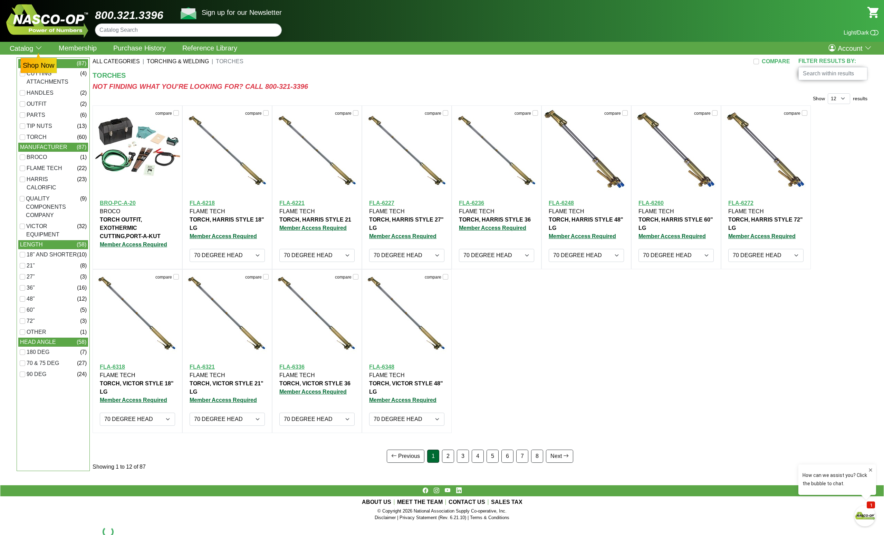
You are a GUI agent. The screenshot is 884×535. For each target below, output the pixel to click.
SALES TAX (506, 502)
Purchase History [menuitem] (139, 48)
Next (556, 456)
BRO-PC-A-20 (118, 203)
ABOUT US (376, 502)
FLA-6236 (471, 203)
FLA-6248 (561, 203)
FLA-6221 (292, 203)
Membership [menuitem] (78, 48)
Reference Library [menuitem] (209, 48)
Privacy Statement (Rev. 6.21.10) (433, 517)
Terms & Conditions (489, 517)
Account (850, 48)
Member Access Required (133, 244)
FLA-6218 (202, 203)
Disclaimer (385, 517)
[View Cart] (872, 12)
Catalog (22, 48)
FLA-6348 (381, 367)
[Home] (47, 7)
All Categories (116, 61)
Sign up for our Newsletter (242, 12)
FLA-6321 (202, 367)
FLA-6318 (112, 367)
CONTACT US (467, 502)
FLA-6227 (381, 203)
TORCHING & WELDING (178, 61)
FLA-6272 (740, 203)
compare (163, 113)
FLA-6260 (651, 203)
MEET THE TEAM (420, 502)
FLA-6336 (292, 367)
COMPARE (776, 61)
